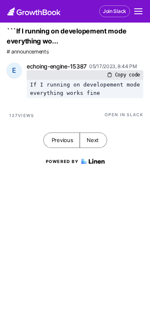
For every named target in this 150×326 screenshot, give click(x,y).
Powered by (62, 161)
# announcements (28, 51)
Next (93, 140)
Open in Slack (124, 114)
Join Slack (114, 11)
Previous (62, 140)
